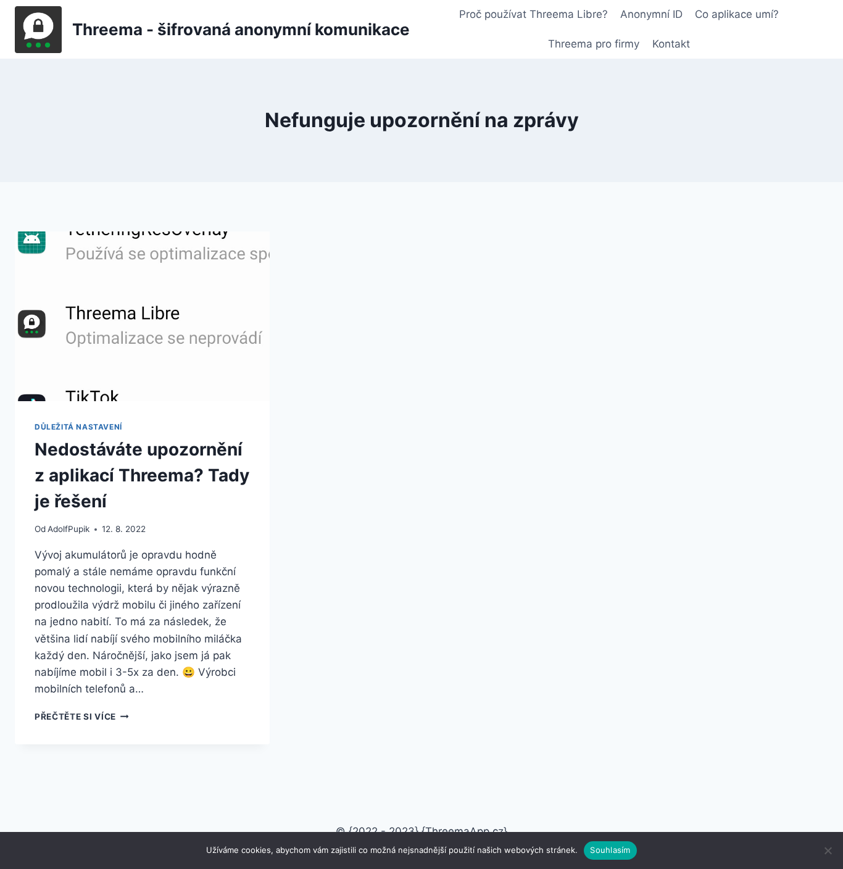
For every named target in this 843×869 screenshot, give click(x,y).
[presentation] (142, 316)
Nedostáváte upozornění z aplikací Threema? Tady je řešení (142, 475)
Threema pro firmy (593, 44)
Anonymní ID (651, 14)
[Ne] (827, 850)
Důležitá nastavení (78, 426)
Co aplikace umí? (737, 14)
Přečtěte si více (81, 716)
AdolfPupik (68, 529)
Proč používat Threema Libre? (533, 14)
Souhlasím (610, 850)
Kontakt (671, 44)
